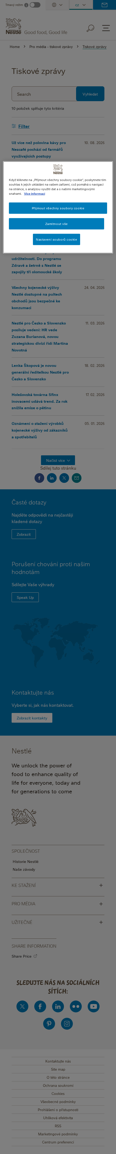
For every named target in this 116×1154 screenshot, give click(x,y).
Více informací (34, 193)
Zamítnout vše (56, 223)
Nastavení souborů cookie (56, 239)
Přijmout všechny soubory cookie (58, 208)
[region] (58, 207)
